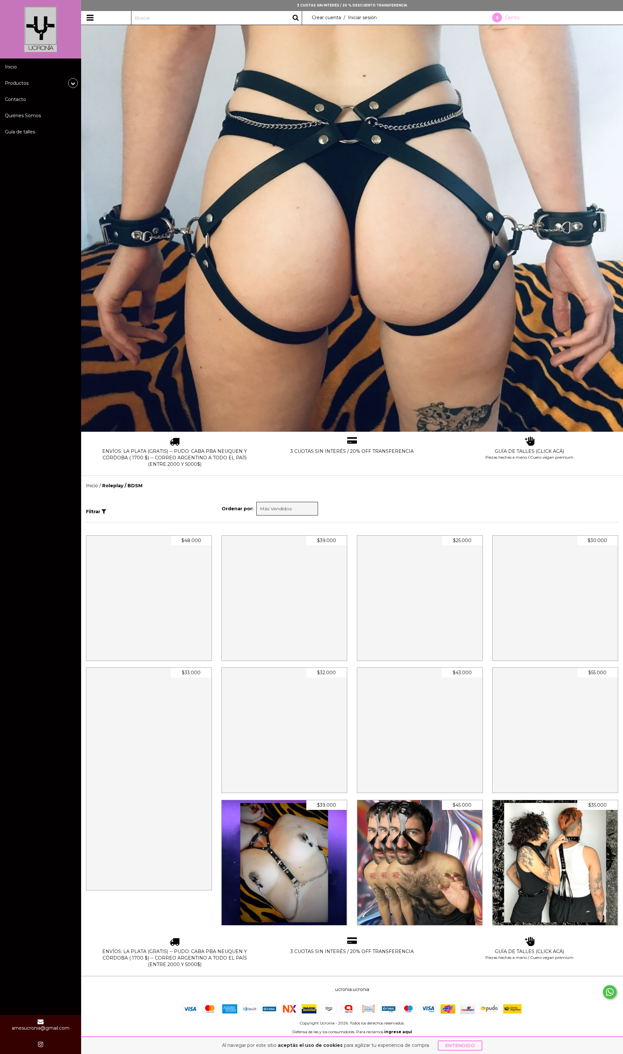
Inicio (11, 67)
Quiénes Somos (23, 115)
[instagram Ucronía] (40, 1044)
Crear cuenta (326, 17)
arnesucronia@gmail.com (40, 1028)
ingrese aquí (398, 1031)
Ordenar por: (237, 509)
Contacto (15, 99)
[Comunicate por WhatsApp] (610, 992)
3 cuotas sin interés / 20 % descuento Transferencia (352, 5)
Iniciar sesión (362, 17)
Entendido (460, 1045)
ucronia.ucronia (352, 989)
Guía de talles (20, 132)
